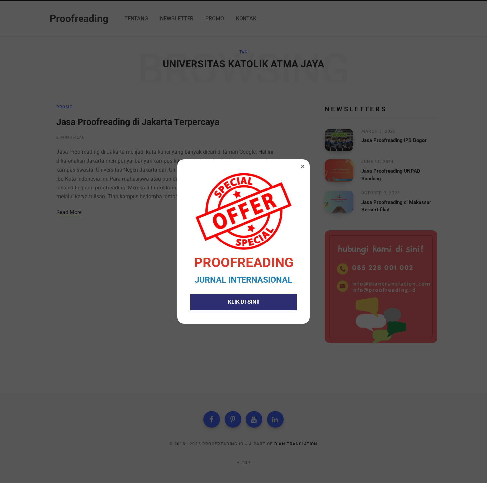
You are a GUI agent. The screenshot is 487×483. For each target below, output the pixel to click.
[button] (303, 166)
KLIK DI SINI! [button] (244, 301)
